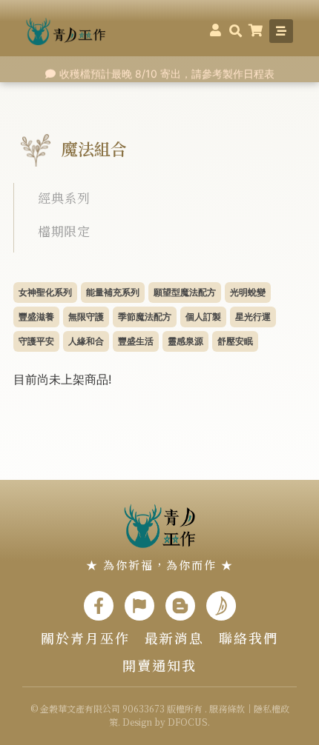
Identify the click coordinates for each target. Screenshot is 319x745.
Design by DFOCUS (165, 721)
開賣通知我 (159, 665)
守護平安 (36, 341)
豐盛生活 (136, 341)
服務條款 (227, 708)
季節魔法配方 (144, 316)
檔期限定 (64, 230)
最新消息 (174, 637)
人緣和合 (86, 341)
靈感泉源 (185, 341)
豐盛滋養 (36, 316)
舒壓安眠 (235, 341)
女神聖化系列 (45, 292)
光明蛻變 (248, 292)
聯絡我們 (248, 637)
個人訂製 (203, 316)
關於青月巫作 (85, 637)
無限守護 (86, 316)
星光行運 (253, 316)
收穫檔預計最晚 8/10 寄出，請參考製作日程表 (166, 73)
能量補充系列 (112, 292)
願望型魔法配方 (185, 292)
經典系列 (64, 197)
